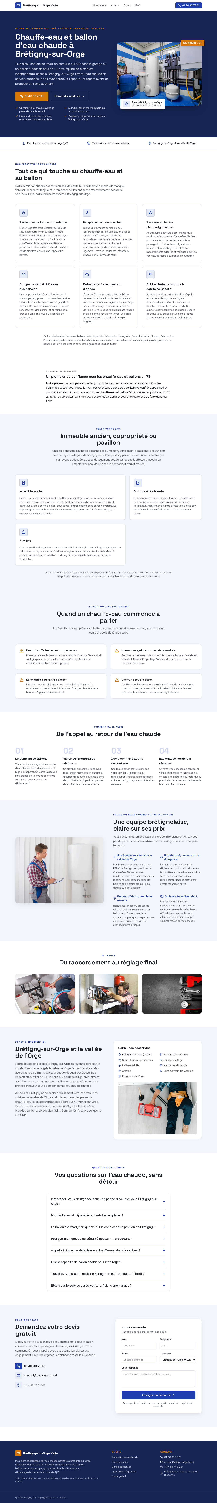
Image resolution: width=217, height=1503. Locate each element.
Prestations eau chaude (125, 1457)
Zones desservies (122, 1466)
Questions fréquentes (124, 1471)
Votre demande (130, 1367)
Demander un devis (67, 96)
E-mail (125, 1353)
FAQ (137, 5)
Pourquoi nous (120, 1462)
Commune (165, 1353)
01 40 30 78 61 (34, 96)
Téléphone (165, 1339)
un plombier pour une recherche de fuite (131, 396)
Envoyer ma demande (156, 1395)
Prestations (99, 5)
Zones (127, 5)
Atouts (115, 5)
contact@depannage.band (179, 1462)
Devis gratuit (119, 1476)
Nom (124, 1339)
